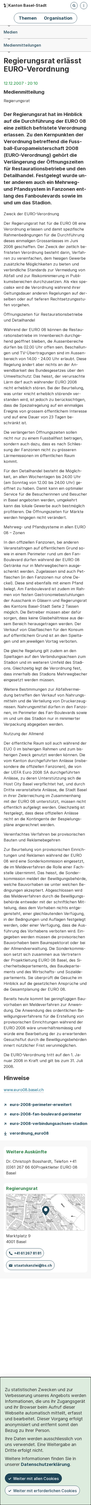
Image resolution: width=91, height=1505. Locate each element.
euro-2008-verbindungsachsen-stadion (48, 1123)
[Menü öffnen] (83, 5)
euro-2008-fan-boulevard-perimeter (46, 1114)
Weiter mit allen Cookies (36, 1478)
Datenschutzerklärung (45, 1464)
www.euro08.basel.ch (24, 1089)
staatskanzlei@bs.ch (33, 1265)
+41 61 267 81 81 (27, 1253)
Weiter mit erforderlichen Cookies (45, 1490)
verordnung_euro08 (29, 1133)
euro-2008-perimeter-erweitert (41, 1104)
